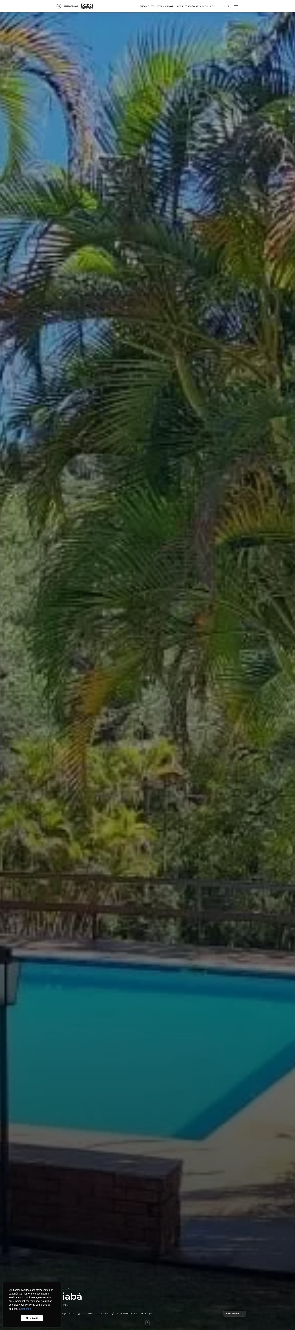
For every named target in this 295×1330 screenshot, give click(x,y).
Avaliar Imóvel (166, 6)
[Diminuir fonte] (220, 6)
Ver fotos (233, 1313)
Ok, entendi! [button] (32, 1318)
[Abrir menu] (236, 6)
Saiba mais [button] (25, 1309)
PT (211, 6)
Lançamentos (147, 6)
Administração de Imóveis (192, 6)
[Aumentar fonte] (228, 6)
